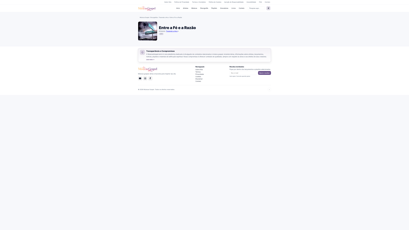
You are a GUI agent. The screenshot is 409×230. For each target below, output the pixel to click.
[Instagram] (145, 78)
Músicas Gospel (144, 17)
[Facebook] (150, 78)
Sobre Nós (167, 2)
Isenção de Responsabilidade (234, 2)
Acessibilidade (251, 2)
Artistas (185, 8)
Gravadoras (224, 8)
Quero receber (264, 73)
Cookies (198, 76)
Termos (198, 72)
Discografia (204, 8)
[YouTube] (140, 78)
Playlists (214, 8)
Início (178, 8)
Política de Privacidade (181, 2)
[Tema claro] (268, 8)
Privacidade (199, 74)
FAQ (260, 2)
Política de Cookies (215, 2)
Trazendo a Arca (164, 17)
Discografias (154, 17)
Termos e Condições (199, 2)
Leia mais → (150, 59)
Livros (233, 8)
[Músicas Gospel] (147, 8)
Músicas (194, 8)
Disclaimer (199, 79)
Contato (267, 2)
